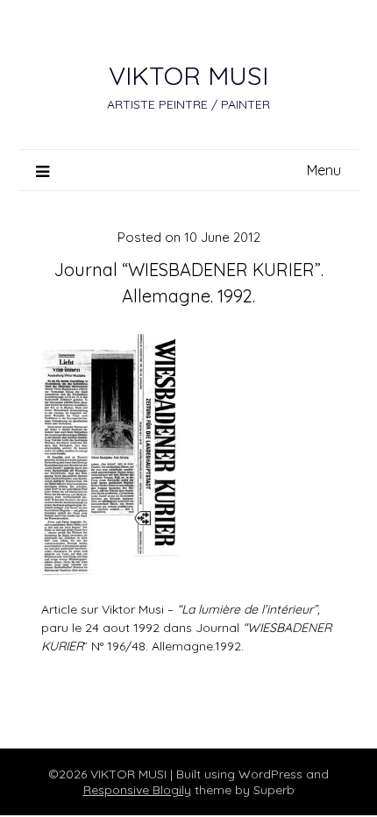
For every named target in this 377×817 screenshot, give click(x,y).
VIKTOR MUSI (188, 75)
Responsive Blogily (137, 790)
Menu (324, 170)
